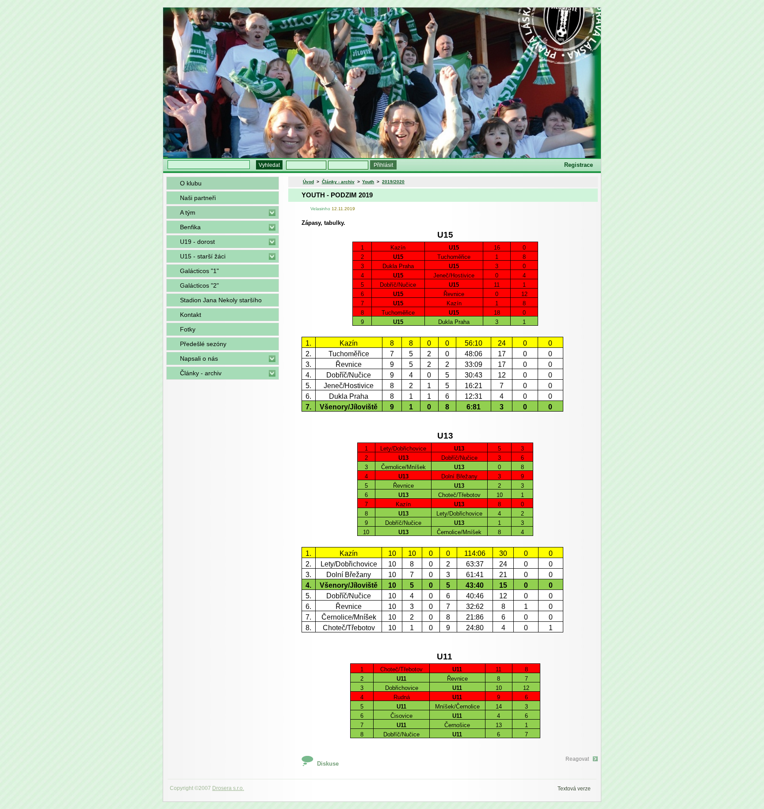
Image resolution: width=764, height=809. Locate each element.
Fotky (187, 329)
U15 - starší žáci (202, 256)
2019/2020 (393, 181)
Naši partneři (198, 197)
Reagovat (577, 759)
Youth (368, 181)
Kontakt (190, 314)
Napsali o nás (199, 358)
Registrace (578, 165)
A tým (187, 212)
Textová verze (574, 788)
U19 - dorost (197, 241)
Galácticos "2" (199, 285)
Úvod (308, 181)
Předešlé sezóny (203, 343)
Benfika (190, 227)
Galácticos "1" (199, 270)
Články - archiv (201, 373)
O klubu (191, 183)
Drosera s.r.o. (228, 788)
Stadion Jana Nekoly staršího (221, 300)
